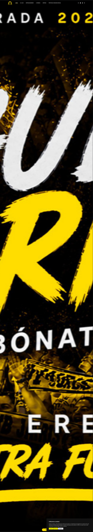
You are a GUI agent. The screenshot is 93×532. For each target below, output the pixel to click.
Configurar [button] (60, 528)
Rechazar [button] (55, 528)
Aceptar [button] (51, 528)
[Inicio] (10, 3)
